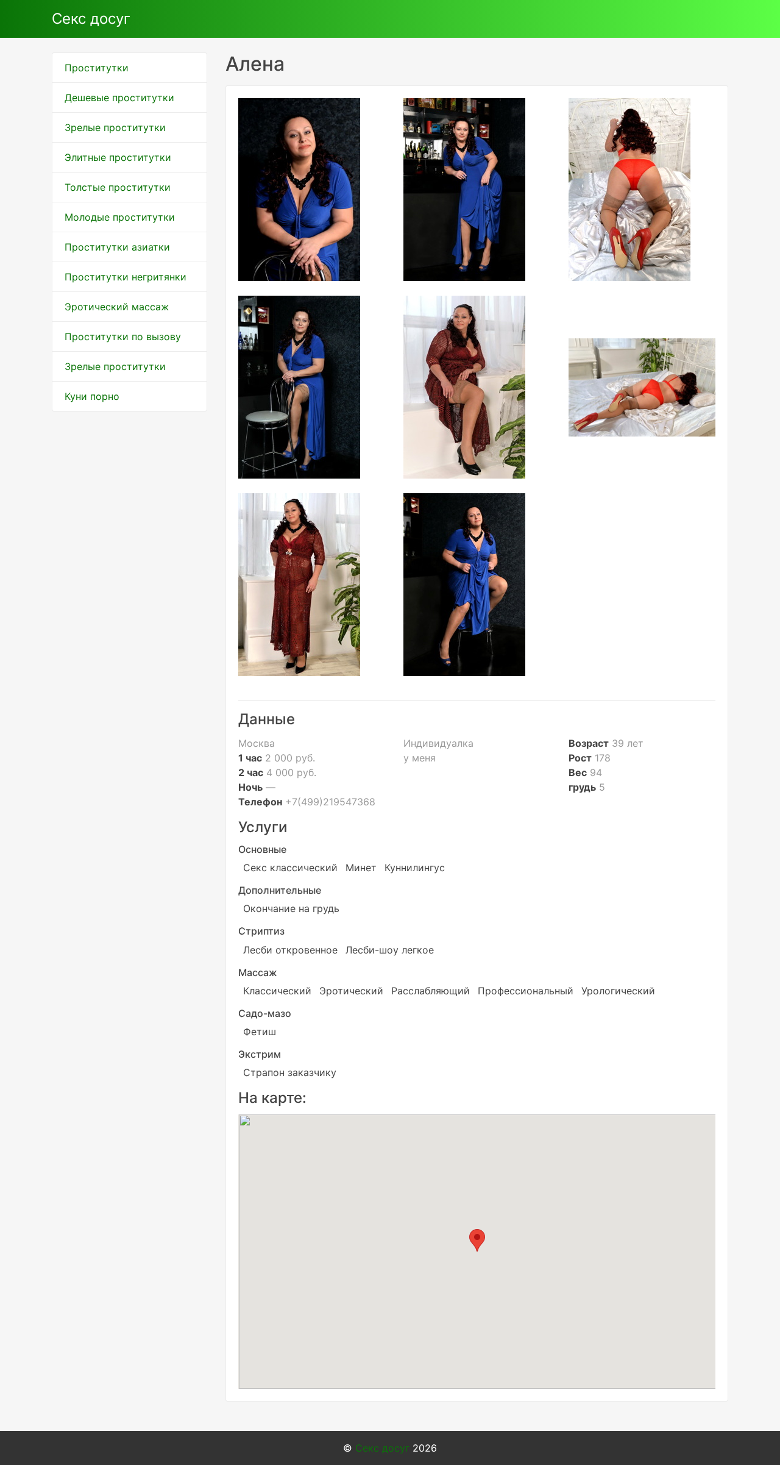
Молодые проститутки (120, 217)
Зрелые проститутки (115, 127)
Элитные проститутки (118, 157)
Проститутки (97, 68)
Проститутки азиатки (117, 247)
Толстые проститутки (118, 187)
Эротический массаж (117, 307)
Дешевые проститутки (119, 97)
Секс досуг (91, 18)
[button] (477, 1240)
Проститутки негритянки (125, 277)
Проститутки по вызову (123, 336)
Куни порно (92, 396)
